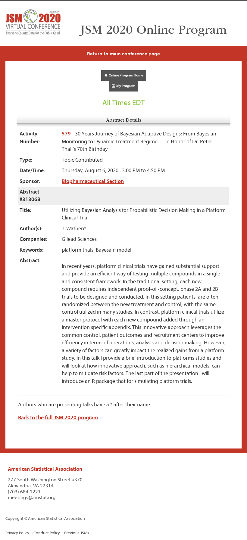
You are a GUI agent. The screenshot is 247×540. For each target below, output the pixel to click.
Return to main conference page (123, 54)
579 (67, 134)
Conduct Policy (46, 532)
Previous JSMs (76, 532)
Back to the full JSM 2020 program (58, 417)
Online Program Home (125, 75)
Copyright (14, 518)
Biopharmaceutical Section (93, 181)
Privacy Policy (17, 532)
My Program (125, 86)
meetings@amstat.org (32, 497)
